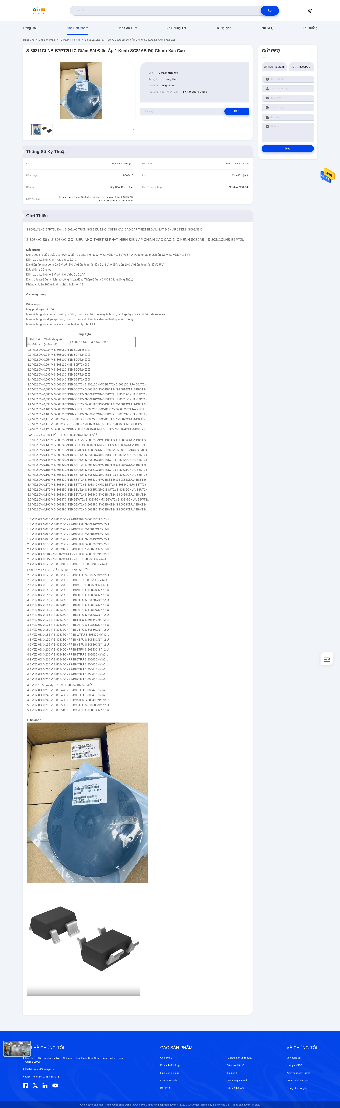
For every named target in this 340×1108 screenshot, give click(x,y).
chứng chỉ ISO (294, 1065)
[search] (270, 11)
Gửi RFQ (267, 28)
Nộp (287, 148)
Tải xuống (310, 28)
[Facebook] (25, 1085)
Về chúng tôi (176, 28)
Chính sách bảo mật (298, 1080)
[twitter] (35, 1085)
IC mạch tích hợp (70, 39)
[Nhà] (38, 10)
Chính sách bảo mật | (92, 1104)
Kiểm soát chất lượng (298, 1072)
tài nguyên (223, 28)
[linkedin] (45, 1085)
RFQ (236, 111)
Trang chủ (30, 28)
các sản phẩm (77, 28)
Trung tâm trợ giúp (297, 1088)
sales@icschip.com (40, 1069)
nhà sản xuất (127, 28)
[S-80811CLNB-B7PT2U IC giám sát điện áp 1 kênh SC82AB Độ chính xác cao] (80, 90)
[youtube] (55, 1085)
